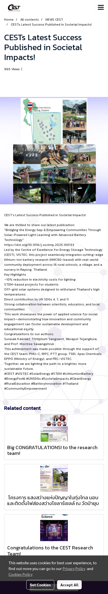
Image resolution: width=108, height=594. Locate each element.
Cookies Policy (20, 574)
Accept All (69, 584)
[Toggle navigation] (101, 8)
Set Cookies (40, 584)
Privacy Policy (74, 568)
